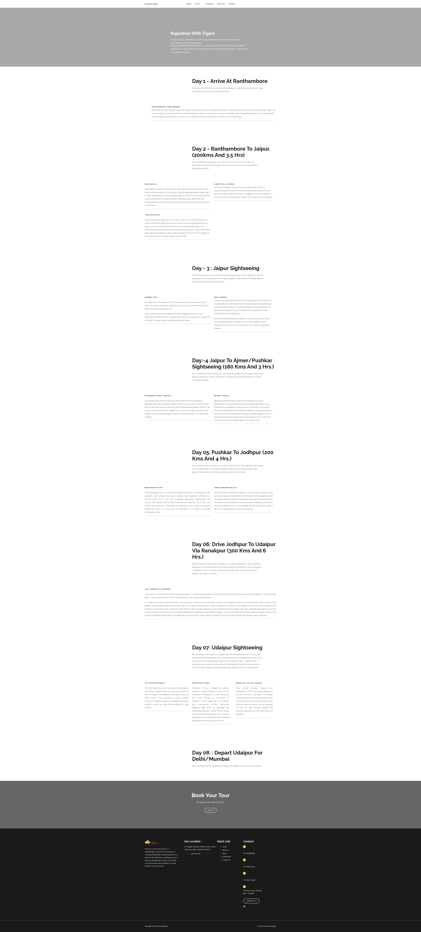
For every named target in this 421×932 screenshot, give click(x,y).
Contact (231, 4)
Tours (197, 4)
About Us (221, 4)
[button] (210, 810)
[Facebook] (146, 872)
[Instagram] (155, 872)
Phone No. (247, 850)
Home (188, 4)
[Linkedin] (160, 872)
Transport (209, 4)
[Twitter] (150, 872)
